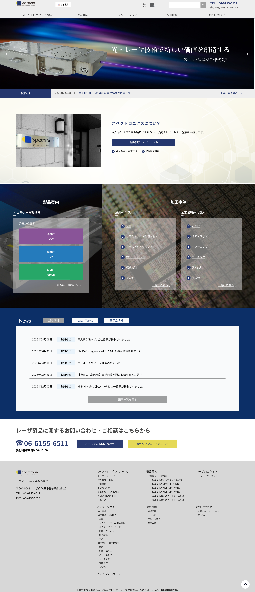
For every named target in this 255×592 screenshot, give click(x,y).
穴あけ (196, 225)
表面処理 (197, 267)
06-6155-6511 (46, 442)
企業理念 (102, 483)
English (64, 4)
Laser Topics (85, 320)
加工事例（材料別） (107, 515)
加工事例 (102, 511)
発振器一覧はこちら (70, 284)
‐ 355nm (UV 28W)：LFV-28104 (164, 483)
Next (248, 54)
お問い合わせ (217, 15)
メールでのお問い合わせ (100, 443)
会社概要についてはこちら (143, 142)
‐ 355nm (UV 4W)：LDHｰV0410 (164, 487)
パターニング (200, 246)
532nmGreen (51, 271)
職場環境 (152, 511)
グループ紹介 (154, 519)
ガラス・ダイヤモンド (139, 246)
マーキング (198, 256)
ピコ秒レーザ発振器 (157, 475)
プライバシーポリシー (109, 574)
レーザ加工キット (207, 471)
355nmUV (51, 253)
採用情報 (172, 15)
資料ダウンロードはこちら (152, 443)
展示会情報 (116, 320)
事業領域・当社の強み (109, 491)
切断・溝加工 (200, 236)
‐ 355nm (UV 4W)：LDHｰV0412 (164, 491)
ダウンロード (204, 515)
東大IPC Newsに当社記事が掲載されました (105, 93)
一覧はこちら (161, 285)
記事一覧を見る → (231, 93)
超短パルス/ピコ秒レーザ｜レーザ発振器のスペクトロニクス (123, 589)
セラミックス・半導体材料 (142, 236)
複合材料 (131, 267)
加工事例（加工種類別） (110, 542)
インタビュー (154, 515)
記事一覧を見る (127, 399)
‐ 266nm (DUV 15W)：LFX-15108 (165, 479)
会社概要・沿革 (105, 479)
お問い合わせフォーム (208, 511)
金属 (128, 225)
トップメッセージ (106, 475)
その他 (130, 277)
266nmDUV (51, 235)
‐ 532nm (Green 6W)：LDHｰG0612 (166, 499)
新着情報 (53, 320)
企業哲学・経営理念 (126, 151)
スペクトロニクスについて (38, 15)
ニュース (102, 499)
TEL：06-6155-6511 (223, 3)
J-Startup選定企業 (107, 495)
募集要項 (152, 523)
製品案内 (83, 15)
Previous (6, 54)
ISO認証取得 (152, 151)
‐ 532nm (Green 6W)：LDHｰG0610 (166, 495)
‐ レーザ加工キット (208, 475)
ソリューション (127, 15)
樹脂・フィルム (135, 256)
